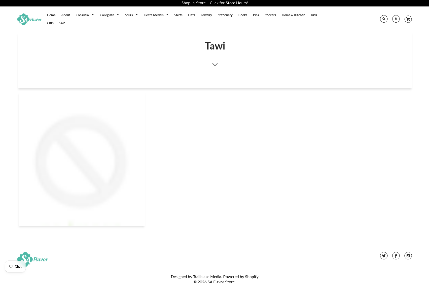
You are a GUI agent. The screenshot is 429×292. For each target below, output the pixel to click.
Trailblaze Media (207, 276)
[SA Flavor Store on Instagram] (408, 257)
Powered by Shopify (240, 276)
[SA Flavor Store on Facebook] (396, 257)
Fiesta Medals (154, 15)
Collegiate (107, 15)
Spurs (129, 15)
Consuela (83, 15)
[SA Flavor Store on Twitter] (384, 257)
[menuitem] (51, 14)
